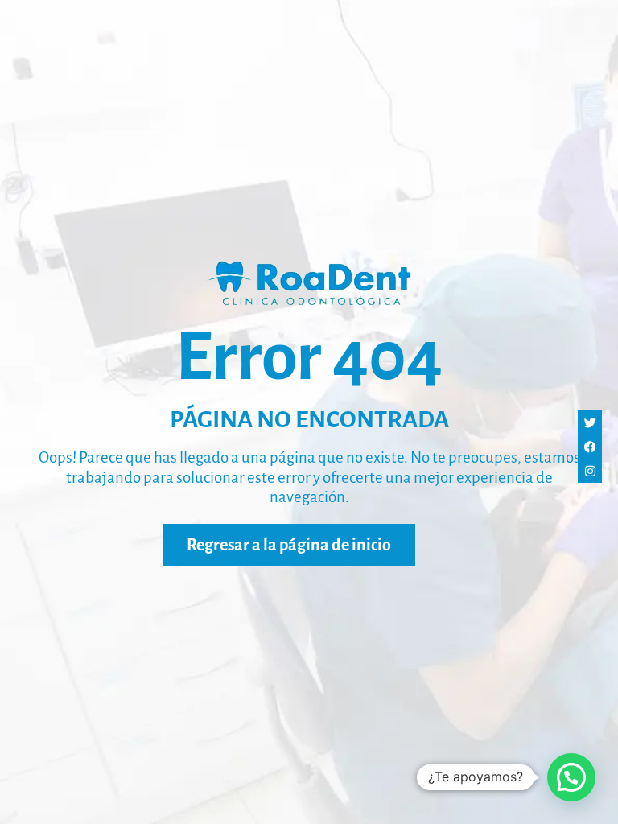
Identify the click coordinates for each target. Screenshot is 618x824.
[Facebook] (590, 447)
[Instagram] (590, 471)
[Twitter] (590, 422)
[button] (571, 777)
